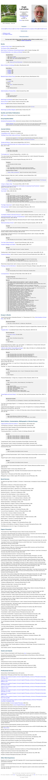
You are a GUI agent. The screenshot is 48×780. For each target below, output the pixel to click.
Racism (5, 115)
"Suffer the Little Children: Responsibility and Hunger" (12, 348)
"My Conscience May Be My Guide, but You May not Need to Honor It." (15, 144)
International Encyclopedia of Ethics (30, 28)
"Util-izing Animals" (5, 206)
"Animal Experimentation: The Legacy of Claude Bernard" (13, 216)
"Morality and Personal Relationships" (16, 62)
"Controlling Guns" (5, 189)
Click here (32, 106)
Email (20, 20)
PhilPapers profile (6, 33)
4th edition (9, 70)
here (25, 653)
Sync (14, 774)
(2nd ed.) (14, 57)
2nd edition (9, 72)
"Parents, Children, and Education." (14, 172)
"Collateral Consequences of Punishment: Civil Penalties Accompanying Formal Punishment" (20, 185)
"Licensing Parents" (5, 273)
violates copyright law (26, 40)
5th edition (9, 69)
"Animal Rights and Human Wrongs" (8, 394)
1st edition (9, 81)
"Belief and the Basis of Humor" (7, 222)
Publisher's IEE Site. (10, 123)
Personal (44, 28)
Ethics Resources (9, 28)
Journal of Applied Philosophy (19, 704)
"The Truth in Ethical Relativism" (7, 242)
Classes (3, 28)
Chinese (11, 84)
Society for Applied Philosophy (16, 702)
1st (8, 73)
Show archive (6, 727)
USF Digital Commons (7, 34)
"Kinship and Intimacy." (5, 142)
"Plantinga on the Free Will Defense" (8, 265)
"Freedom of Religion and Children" (8, 244)
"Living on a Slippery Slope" (7, 183)
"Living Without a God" (5, 133)
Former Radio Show (18, 28)
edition (10, 73)
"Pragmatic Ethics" (5, 329)
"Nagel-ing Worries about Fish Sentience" (9, 423)
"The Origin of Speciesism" (6, 204)
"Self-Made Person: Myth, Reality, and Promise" (11, 135)
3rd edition (9, 71)
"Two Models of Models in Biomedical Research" (11, 214)
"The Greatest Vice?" (5, 154)
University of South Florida (24, 17)
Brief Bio (40, 28)
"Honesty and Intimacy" (6, 254)
